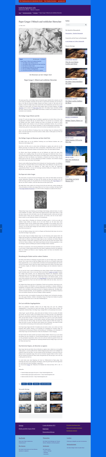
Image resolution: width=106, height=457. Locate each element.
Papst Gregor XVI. (37, 107)
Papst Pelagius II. (57, 180)
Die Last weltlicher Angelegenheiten (30, 68)
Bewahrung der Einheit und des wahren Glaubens (33, 67)
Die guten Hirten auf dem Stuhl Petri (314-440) (56, 397)
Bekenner (67, 117)
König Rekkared (42, 278)
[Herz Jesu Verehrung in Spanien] (76, 154)
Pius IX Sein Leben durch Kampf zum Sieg (55, 409)
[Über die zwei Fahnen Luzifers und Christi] (76, 57)
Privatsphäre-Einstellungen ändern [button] (73, 425)
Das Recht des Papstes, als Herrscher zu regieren (33, 70)
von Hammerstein (74, 117)
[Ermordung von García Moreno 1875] (76, 174)
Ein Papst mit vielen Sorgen (29, 65)
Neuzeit (72, 137)
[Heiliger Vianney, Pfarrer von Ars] (76, 115)
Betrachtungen (68, 59)
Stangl (28, 364)
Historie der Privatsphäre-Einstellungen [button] (74, 428)
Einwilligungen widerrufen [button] (72, 430)
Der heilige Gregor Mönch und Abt (30, 62)
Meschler (75, 59)
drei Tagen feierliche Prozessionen (27, 188)
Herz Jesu (67, 137)
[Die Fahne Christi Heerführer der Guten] (76, 76)
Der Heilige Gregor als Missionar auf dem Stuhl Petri (34, 64)
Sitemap (21, 425)
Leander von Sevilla (53, 272)
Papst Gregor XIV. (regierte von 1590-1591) (24, 397)
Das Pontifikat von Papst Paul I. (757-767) (39, 397)
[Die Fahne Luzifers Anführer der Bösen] (76, 96)
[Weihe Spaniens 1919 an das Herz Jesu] (76, 135)
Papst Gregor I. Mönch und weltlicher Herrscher (31, 61)
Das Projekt (22, 438)
